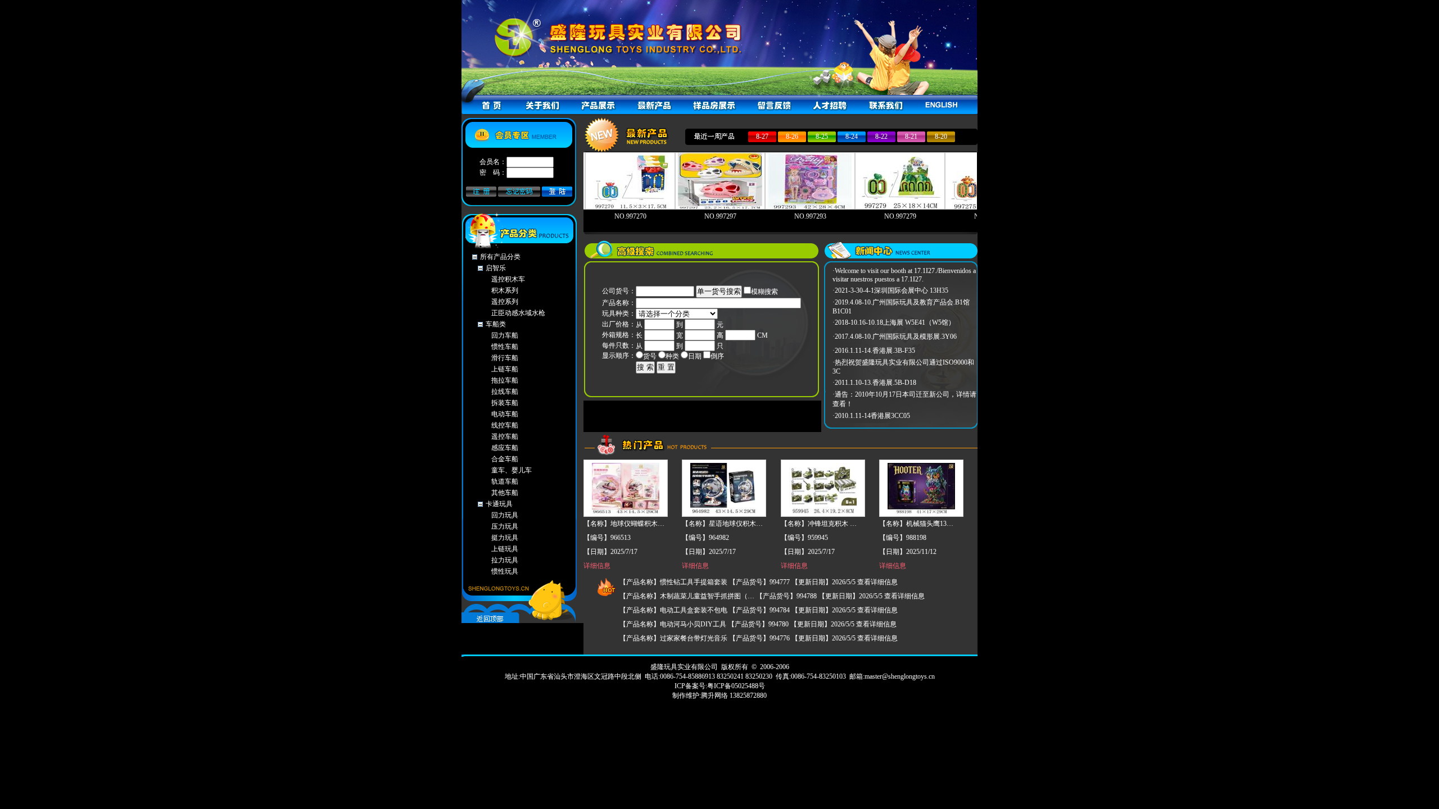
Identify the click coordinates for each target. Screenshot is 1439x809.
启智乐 (496, 268)
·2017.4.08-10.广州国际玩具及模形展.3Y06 (894, 336)
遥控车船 (504, 436)
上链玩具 (504, 549)
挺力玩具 (504, 538)
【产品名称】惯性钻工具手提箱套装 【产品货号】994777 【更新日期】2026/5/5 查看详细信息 (758, 582)
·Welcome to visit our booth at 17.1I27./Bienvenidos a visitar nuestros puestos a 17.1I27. (904, 275)
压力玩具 (504, 526)
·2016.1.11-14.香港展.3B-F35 (873, 350)
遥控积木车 (508, 279)
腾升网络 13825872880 (734, 695)
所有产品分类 (500, 257)
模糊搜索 (764, 292)
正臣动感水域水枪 (518, 313)
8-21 (911, 136)
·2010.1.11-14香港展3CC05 (871, 416)
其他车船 (504, 493)
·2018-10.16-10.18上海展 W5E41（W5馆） (893, 322)
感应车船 (504, 448)
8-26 (792, 136)
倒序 (717, 356)
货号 (650, 356)
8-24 (851, 136)
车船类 (496, 324)
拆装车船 (504, 403)
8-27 (762, 136)
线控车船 (504, 425)
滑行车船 (504, 358)
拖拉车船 (504, 380)
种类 (672, 356)
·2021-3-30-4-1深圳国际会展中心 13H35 (890, 290)
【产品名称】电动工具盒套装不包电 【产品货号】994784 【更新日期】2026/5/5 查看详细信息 (758, 610)
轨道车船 (504, 481)
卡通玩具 (499, 504)
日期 (695, 356)
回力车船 (504, 335)
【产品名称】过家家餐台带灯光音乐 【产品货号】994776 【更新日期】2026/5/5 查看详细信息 (758, 638)
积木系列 (504, 290)
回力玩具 (504, 515)
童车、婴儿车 (511, 470)
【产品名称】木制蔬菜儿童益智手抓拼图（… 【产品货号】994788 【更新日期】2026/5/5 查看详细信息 (772, 596)
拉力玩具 (504, 560)
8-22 (881, 136)
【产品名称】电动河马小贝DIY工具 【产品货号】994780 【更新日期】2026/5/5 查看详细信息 (758, 624)
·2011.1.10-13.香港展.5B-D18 (874, 383)
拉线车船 (504, 392)
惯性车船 (504, 347)
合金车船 (504, 459)
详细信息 (596, 566)
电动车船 (504, 414)
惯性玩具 (504, 571)
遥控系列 (504, 302)
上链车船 (504, 369)
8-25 (822, 136)
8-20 (941, 136)
